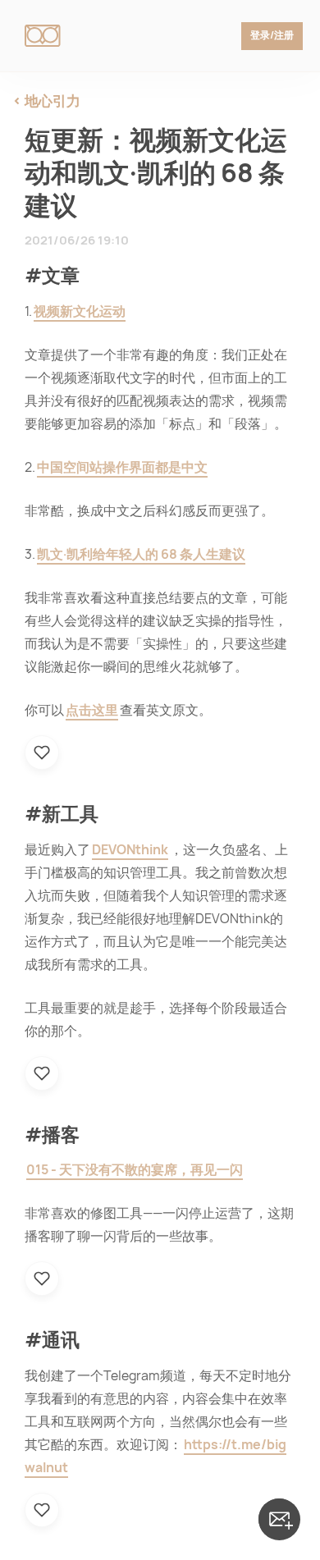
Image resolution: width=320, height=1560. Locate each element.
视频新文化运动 (80, 311)
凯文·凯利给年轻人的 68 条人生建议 (141, 554)
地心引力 (52, 101)
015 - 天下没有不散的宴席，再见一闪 (134, 1169)
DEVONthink (130, 849)
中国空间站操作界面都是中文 (122, 467)
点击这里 (92, 710)
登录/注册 (272, 35)
